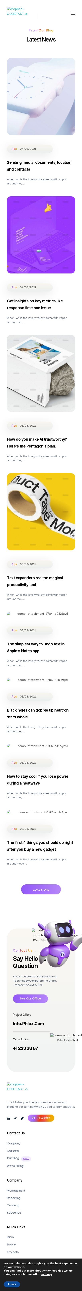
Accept (12, 1284)
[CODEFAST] (17, 13)
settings (46, 1274)
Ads (14, 149)
